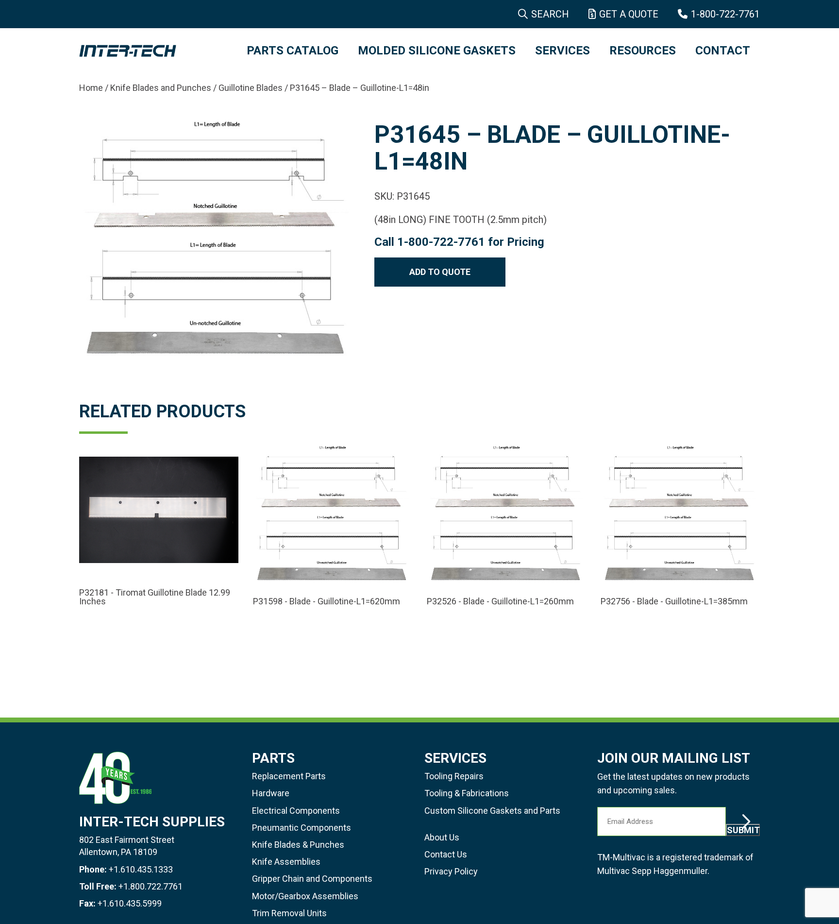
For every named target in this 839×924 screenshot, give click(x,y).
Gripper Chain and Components (312, 878)
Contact (722, 50)
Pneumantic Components (301, 827)
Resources (642, 50)
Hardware (270, 793)
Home (91, 88)
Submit (743, 830)
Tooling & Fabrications (466, 793)
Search (550, 14)
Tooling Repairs (454, 776)
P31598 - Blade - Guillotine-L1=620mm (326, 601)
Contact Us (445, 854)
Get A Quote (628, 14)
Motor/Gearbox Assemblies (305, 896)
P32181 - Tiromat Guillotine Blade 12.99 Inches (154, 597)
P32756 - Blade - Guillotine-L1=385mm (674, 601)
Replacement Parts (289, 776)
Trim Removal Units (289, 913)
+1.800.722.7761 (150, 886)
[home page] (153, 51)
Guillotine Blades (250, 88)
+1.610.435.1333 (141, 869)
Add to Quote (439, 272)
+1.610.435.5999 (130, 903)
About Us (441, 837)
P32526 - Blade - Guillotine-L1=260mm (500, 601)
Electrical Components (296, 810)
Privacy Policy (451, 871)
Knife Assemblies (286, 861)
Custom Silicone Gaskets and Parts (492, 810)
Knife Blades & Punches (298, 844)
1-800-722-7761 (725, 14)
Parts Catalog (292, 50)
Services (562, 50)
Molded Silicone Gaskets (437, 50)
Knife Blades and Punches (160, 88)
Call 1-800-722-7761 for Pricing (459, 242)
